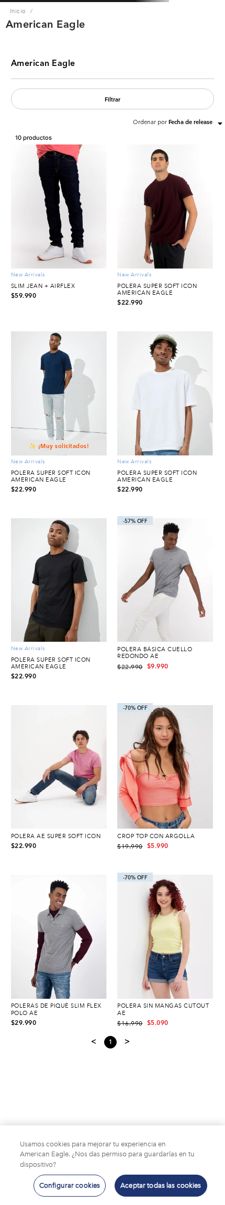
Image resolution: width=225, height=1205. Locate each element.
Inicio (18, 11)
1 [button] (111, 1042)
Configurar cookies (69, 1185)
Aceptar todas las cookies (160, 1185)
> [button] (127, 1042)
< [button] (94, 1042)
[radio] (15, 122)
